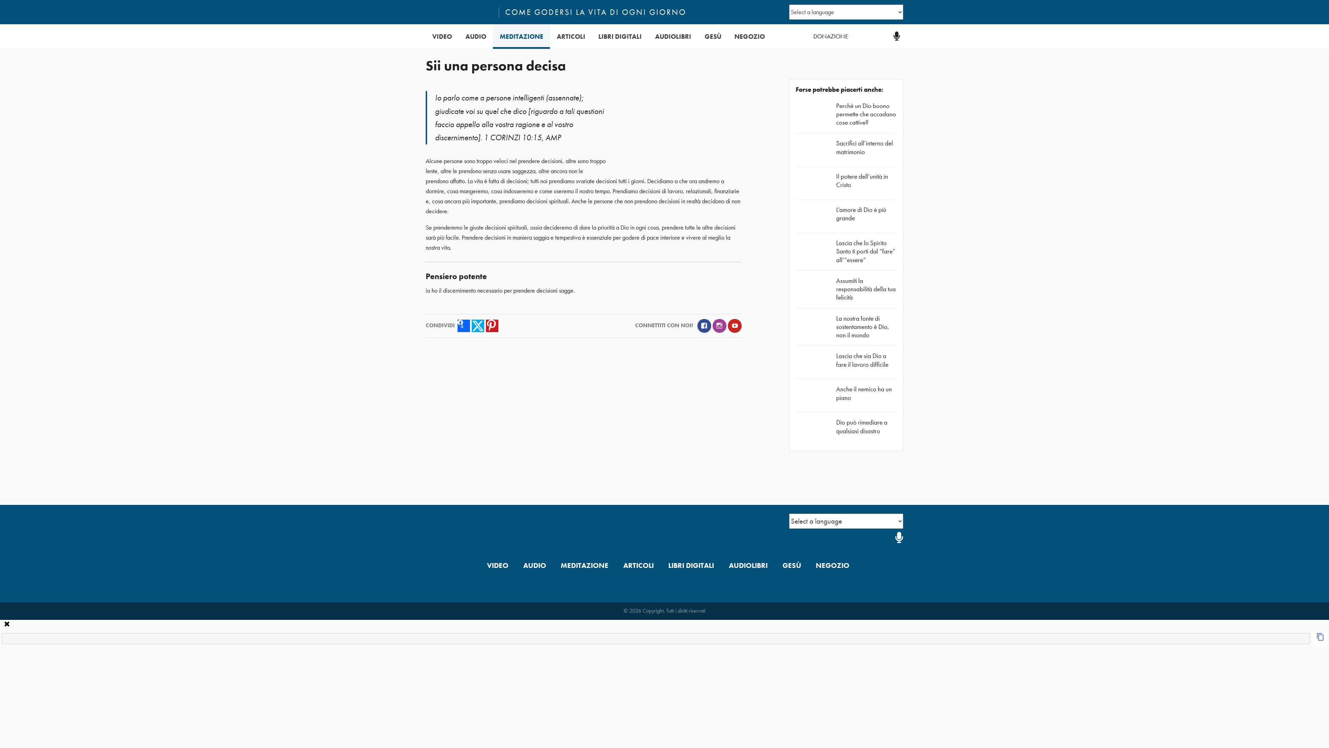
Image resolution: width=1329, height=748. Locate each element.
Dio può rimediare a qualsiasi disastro (861, 426)
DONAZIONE (830, 36)
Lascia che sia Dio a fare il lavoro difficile (862, 359)
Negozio (749, 36)
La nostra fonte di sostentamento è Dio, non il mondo (862, 326)
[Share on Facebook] (464, 326)
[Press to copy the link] (1320, 639)
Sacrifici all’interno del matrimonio (864, 147)
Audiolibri (673, 36)
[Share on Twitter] (478, 326)
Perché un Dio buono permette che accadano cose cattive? (866, 114)
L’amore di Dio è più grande (861, 213)
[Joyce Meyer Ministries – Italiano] (459, 12)
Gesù (713, 36)
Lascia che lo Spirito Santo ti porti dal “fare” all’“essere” (865, 251)
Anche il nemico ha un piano (864, 393)
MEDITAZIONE (521, 36)
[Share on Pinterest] (492, 326)
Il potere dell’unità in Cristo (862, 180)
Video (442, 36)
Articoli (571, 36)
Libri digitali (620, 36)
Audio (475, 36)
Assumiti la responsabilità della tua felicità (866, 289)
